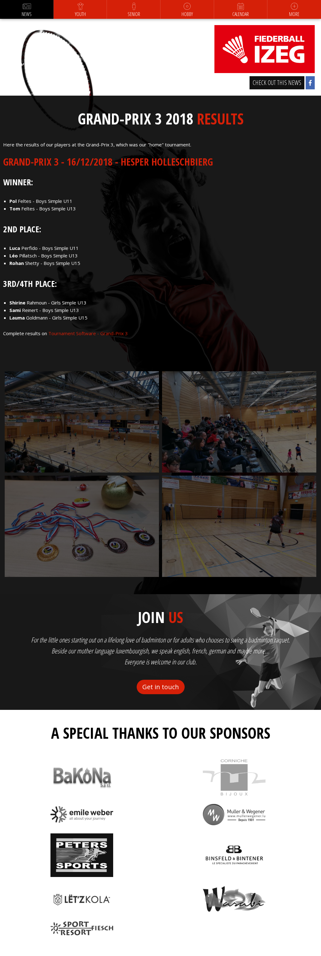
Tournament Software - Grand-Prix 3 (88, 333)
